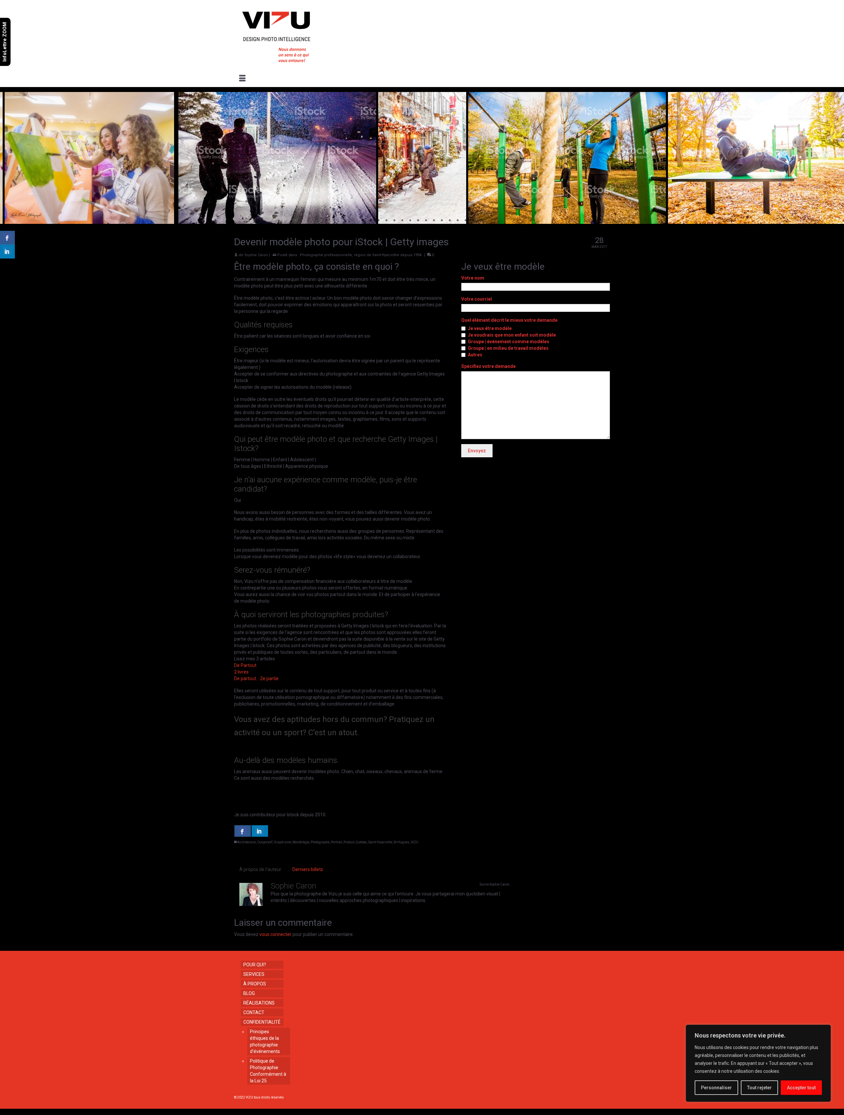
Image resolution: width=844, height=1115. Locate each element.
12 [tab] (449, 220)
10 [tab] (434, 220)
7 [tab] (410, 220)
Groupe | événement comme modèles (508, 341)
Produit (349, 842)
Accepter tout (801, 1087)
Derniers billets (307, 869)
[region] (758, 1063)
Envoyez (477, 450)
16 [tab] (481, 220)
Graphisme (282, 842)
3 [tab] (378, 220)
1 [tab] (362, 220)
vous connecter (275, 934)
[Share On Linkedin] (260, 831)
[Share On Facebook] (242, 831)
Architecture (246, 842)
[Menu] (242, 79)
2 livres (241, 672)
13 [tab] (457, 220)
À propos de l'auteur (260, 869)
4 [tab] (386, 220)
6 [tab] (402, 220)
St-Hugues (401, 842)
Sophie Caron (256, 255)
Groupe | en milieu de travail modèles (508, 348)
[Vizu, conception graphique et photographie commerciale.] (294, 35)
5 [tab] (394, 220)
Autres (475, 354)
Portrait (336, 842)
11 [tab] (441, 220)
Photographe (320, 842)
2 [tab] (370, 220)
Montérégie (300, 842)
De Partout (245, 665)
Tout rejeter (759, 1087)
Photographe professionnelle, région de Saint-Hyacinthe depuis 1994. (361, 255)
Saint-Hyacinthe (380, 842)
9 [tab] (426, 220)
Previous (9, 158)
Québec (361, 842)
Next (835, 158)
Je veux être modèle (490, 328)
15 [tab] (473, 220)
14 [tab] (465, 220)
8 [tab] (418, 220)
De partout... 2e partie (256, 678)
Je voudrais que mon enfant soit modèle (512, 335)
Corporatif (264, 842)
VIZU (414, 842)
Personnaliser (716, 1087)
